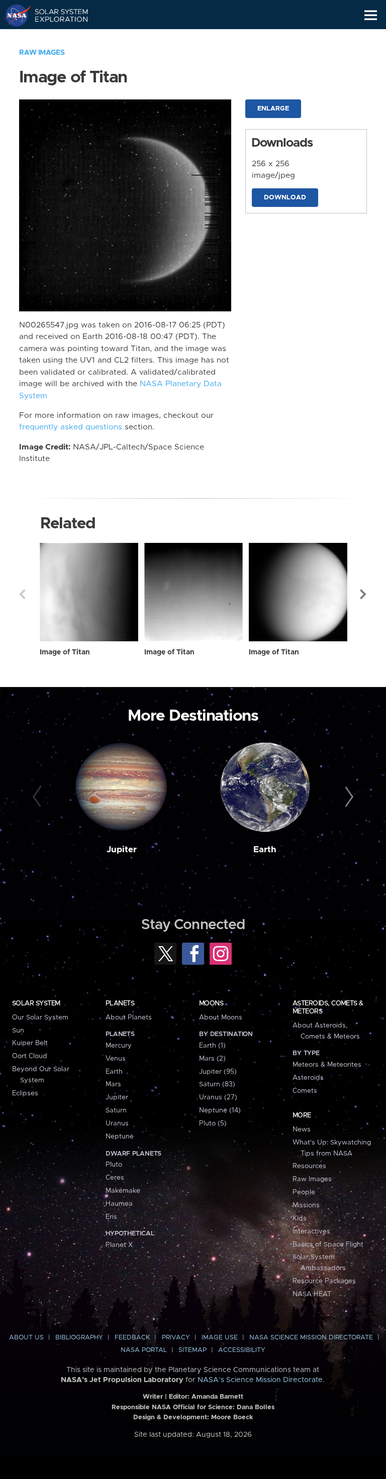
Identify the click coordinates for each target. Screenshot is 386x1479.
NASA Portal (144, 1350)
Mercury (119, 1045)
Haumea (119, 1203)
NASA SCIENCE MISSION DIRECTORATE (311, 1337)
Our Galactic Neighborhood (55, 38)
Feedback (132, 1337)
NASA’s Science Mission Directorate (260, 1380)
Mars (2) (212, 1058)
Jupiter (122, 849)
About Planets (129, 1017)
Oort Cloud (29, 1056)
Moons (211, 1003)
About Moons (220, 1017)
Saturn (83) (217, 1084)
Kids (300, 1218)
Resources (309, 1166)
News (302, 1129)
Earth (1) (212, 1045)
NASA (13, 15)
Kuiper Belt (30, 1043)
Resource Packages (324, 1281)
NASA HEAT (312, 1294)
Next (363, 594)
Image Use (220, 1337)
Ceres (115, 1177)
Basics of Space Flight (328, 1244)
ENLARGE (273, 108)
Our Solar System (40, 1017)
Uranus (117, 1123)
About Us (26, 1337)
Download (285, 197)
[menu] (370, 15)
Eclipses (25, 1093)
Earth (264, 849)
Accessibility (241, 1350)
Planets (120, 1003)
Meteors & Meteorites (327, 1064)
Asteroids (308, 1077)
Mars (113, 1084)
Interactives (311, 1231)
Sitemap (192, 1350)
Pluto (114, 1164)
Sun (18, 1030)
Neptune (120, 1136)
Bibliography (79, 1337)
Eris (111, 1216)
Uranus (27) (218, 1097)
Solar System (36, 1003)
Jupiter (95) (218, 1071)
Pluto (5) (213, 1123)
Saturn (116, 1110)
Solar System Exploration (55, 15)
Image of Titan (65, 652)
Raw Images (41, 52)
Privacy (176, 1337)
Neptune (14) (220, 1110)
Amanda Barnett (217, 1397)
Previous (22, 594)
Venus (116, 1058)
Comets (305, 1090)
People (304, 1192)
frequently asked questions (70, 427)
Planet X (119, 1244)
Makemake (123, 1190)
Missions (306, 1205)
